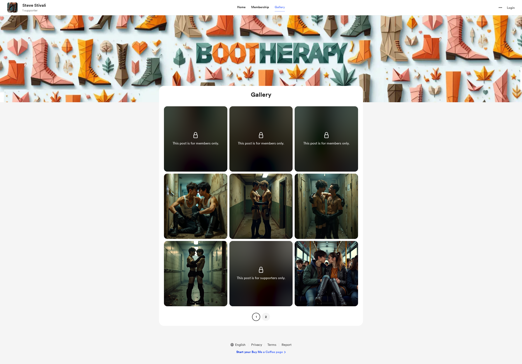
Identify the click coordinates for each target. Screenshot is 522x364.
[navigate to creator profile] (12, 7)
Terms (271, 345)
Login (511, 8)
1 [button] (256, 317)
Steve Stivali (34, 5)
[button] (241, 7)
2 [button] (266, 317)
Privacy (256, 345)
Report (286, 345)
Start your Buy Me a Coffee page (259, 352)
